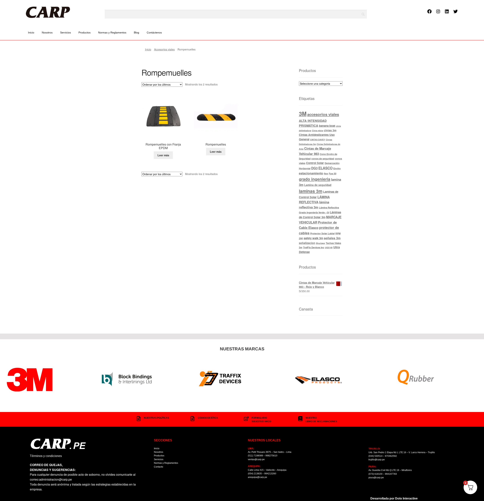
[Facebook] (429, 11)
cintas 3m (330, 130)
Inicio (31, 32)
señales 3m (332, 238)
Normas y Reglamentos (112, 32)
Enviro (337, 168)
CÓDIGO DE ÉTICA (208, 418)
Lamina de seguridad (317, 185)
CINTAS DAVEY (317, 139)
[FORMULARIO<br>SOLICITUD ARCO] (246, 418)
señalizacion (307, 243)
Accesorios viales (164, 49)
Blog (136, 32)
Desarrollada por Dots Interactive (394, 498)
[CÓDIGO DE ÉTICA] (192, 418)
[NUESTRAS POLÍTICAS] (138, 418)
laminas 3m (310, 191)
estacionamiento (311, 173)
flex (326, 173)
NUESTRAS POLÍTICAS (156, 418)
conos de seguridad (322, 158)
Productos (84, 32)
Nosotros (47, 32)
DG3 (314, 168)
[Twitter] (455, 11)
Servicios (65, 32)
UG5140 (329, 247)
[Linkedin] (446, 11)
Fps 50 (332, 173)
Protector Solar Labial (322, 233)
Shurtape (320, 243)
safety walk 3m (313, 238)
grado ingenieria (314, 179)
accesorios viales (323, 114)
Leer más (163, 155)
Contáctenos (154, 32)
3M (302, 114)
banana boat (327, 126)
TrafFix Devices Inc (313, 247)
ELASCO (325, 167)
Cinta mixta (317, 130)
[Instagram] (438, 11)
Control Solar (315, 163)
